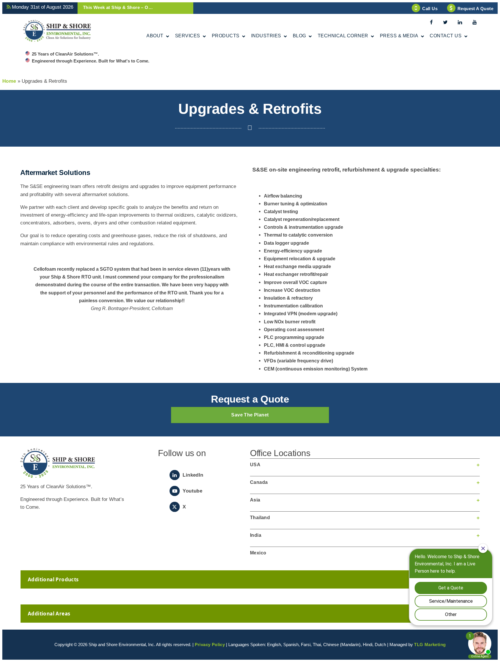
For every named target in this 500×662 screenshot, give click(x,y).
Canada (259, 482)
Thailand (260, 517)
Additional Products (53, 579)
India (255, 535)
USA (255, 464)
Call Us (430, 8)
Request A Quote (475, 8)
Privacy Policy (210, 644)
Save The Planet (250, 414)
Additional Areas (49, 613)
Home (9, 81)
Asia (255, 499)
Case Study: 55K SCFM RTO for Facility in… (130, 7)
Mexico (258, 552)
